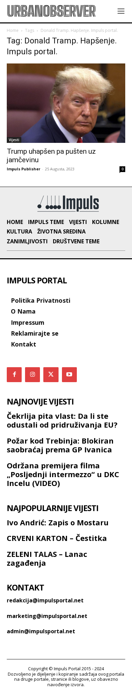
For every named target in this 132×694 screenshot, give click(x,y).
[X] (50, 374)
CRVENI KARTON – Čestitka (57, 538)
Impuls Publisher (23, 168)
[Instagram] (32, 374)
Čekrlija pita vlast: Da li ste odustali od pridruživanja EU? (62, 420)
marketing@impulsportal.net (47, 616)
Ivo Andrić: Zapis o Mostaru (58, 522)
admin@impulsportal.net (41, 631)
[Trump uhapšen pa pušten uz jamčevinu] (66, 103)
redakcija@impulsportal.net (45, 600)
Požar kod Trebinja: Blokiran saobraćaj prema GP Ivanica (60, 444)
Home (13, 30)
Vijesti (14, 139)
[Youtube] (69, 374)
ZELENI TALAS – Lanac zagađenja (47, 558)
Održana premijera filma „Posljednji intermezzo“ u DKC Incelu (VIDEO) (63, 474)
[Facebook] (14, 374)
